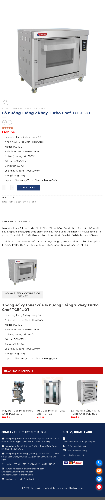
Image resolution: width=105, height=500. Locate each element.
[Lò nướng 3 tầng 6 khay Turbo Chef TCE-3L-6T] (87, 391)
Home (5, 108)
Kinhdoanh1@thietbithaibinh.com (28, 469)
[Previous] (2, 399)
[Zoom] (5, 102)
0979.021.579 (20, 464)
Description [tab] (9, 221)
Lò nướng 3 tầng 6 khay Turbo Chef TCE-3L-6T (85, 412)
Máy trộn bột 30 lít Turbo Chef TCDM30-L (17, 412)
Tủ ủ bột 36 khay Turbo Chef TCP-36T (51, 412)
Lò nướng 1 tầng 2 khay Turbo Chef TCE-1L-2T (27, 228)
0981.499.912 (34, 464)
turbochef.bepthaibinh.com (27, 479)
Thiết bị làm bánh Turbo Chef (28, 108)
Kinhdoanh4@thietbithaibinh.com (17, 475)
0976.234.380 (48, 464)
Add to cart (28, 187)
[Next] (103, 399)
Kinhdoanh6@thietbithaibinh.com (17, 472)
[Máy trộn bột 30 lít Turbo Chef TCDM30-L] (18, 391)
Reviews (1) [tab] (24, 221)
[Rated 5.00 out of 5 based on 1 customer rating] (52, 128)
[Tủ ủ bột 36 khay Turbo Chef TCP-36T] (52, 391)
